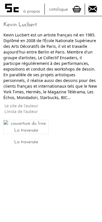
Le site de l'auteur (21, 105)
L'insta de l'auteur (22, 111)
